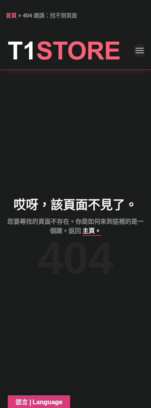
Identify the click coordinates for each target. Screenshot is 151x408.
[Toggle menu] (139, 50)
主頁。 (91, 231)
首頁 (11, 15)
